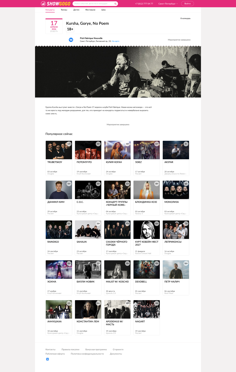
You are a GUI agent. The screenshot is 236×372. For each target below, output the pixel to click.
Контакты (50, 350)
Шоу (103, 10)
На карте (115, 41)
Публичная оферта (55, 354)
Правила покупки (70, 350)
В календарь (186, 18)
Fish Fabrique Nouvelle (91, 38)
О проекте (118, 350)
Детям (76, 10)
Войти (187, 4)
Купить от (58, 154)
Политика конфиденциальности (87, 354)
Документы (116, 354)
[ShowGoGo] (55, 3)
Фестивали (90, 10)
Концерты (50, 10)
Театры (64, 10)
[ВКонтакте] (71, 40)
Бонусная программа (96, 350)
